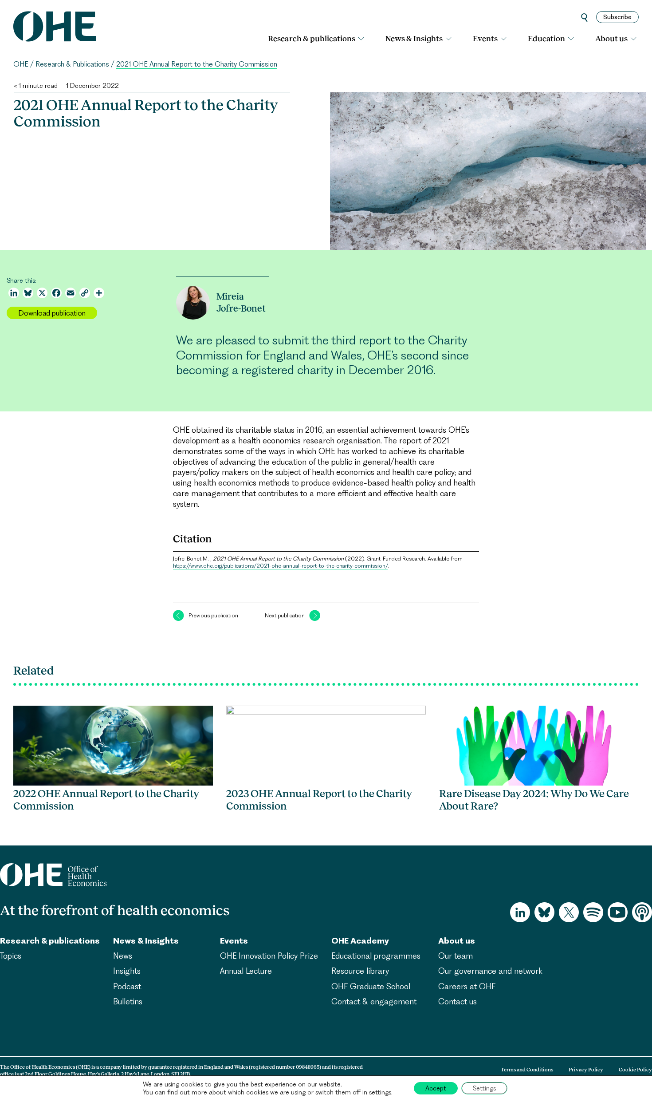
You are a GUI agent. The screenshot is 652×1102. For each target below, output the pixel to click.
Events (485, 38)
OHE (20, 64)
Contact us (457, 1001)
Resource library (360, 971)
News (122, 955)
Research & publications (311, 38)
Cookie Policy (635, 1069)
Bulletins (127, 1001)
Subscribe (617, 16)
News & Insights (414, 38)
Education (546, 38)
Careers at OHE (466, 986)
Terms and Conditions (527, 1069)
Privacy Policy (586, 1069)
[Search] (584, 17)
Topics (10, 955)
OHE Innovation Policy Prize (269, 955)
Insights (127, 971)
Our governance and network (490, 971)
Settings (484, 1088)
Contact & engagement (373, 1001)
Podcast (127, 986)
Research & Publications (72, 64)
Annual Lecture (246, 971)
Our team (455, 955)
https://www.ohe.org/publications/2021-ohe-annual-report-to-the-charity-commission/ (280, 565)
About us (611, 38)
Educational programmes (375, 955)
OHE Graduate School (370, 986)
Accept (435, 1088)
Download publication (52, 312)
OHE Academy (360, 940)
